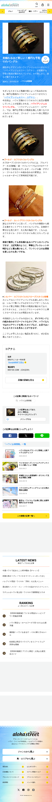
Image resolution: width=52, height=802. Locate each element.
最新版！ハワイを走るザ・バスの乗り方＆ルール (28, 633)
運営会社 (5, 766)
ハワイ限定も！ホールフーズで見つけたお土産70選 (28, 624)
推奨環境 (5, 782)
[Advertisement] (15, 708)
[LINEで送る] (42, 435)
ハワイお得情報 (26, 81)
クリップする (25, 419)
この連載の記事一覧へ (26, 516)
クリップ (45, 61)
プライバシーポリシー (34, 777)
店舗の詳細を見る (26, 380)
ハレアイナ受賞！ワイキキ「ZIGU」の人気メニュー (23, 581)
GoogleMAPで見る (16, 362)
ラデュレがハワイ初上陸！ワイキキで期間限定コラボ (24, 592)
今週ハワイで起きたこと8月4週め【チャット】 (21, 570)
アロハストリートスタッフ (11, 777)
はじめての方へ (31, 766)
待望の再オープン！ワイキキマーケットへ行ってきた (24, 576)
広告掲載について (8, 772)
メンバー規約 (31, 782)
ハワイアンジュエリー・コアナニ (20, 97)
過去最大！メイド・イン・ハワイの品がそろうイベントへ (25, 587)
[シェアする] (10, 435)
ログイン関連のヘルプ (34, 772)
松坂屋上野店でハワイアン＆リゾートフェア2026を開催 (27, 643)
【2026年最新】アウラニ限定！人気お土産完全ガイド (27, 652)
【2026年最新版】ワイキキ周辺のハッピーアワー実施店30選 (27, 614)
